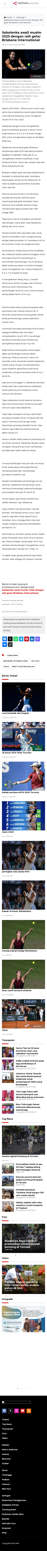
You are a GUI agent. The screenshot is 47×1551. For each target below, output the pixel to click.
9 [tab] (37, 1296)
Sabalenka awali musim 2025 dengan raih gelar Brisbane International (23, 21)
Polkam (5, 1479)
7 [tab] (29, 1296)
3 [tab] (23, 1255)
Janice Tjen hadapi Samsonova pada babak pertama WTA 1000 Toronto (21, 791)
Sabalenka (12, 655)
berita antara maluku (23, 667)
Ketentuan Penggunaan (14, 1500)
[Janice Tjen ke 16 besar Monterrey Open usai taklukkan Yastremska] (8, 1052)
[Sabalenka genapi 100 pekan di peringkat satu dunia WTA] (23, 855)
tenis (6, 667)
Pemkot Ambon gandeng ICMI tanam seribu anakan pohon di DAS (22, 1285)
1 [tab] (15, 1255)
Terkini (5, 1419)
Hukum (5, 1454)
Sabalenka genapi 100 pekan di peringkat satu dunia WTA (18, 870)
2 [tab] (19, 1255)
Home (9, 17)
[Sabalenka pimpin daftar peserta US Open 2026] (23, 815)
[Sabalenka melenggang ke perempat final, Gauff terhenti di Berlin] (23, 974)
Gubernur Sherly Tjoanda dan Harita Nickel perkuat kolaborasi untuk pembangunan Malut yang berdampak (29, 1079)
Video (5, 1258)
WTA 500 (35, 661)
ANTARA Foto (9, 1523)
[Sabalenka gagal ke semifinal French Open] (23, 1013)
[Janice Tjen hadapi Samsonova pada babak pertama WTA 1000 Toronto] (23, 776)
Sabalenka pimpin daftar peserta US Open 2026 (21, 830)
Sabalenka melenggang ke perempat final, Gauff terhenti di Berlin (21, 989)
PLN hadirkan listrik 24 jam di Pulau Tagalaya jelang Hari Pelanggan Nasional (29, 1167)
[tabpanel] (23, 1238)
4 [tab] (27, 1255)
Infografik (7, 1299)
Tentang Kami (9, 1509)
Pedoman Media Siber (13, 1514)
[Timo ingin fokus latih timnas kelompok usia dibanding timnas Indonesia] (8, 1095)
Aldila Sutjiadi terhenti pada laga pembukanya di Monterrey (30, 1064)
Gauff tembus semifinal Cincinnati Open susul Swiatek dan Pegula (23, 711)
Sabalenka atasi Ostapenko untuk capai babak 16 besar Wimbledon (23, 909)
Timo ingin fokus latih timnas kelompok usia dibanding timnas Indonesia (30, 1094)
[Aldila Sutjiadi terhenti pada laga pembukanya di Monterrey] (8, 1064)
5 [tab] (31, 1255)
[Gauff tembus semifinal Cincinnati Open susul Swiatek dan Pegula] (23, 697)
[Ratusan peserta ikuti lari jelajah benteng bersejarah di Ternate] (8, 1181)
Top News (7, 1119)
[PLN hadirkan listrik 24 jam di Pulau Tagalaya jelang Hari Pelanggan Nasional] (8, 1168)
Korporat (6, 1528)
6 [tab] (25, 1296)
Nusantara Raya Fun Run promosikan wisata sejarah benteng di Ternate (21, 1155)
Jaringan (6, 1495)
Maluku (5, 1445)
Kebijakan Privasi (10, 1505)
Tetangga (7, 1475)
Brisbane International (15, 661)
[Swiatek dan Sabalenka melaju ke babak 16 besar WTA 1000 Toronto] (23, 736)
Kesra (4, 1470)
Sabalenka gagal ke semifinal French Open (21, 1028)
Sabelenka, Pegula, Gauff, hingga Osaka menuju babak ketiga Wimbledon (23, 949)
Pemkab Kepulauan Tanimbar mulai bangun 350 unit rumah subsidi (30, 1193)
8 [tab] (33, 1296)
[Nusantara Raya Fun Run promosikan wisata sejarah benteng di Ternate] (23, 1140)
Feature (6, 1484)
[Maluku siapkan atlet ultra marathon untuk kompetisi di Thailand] (8, 1206)
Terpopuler (8, 1040)
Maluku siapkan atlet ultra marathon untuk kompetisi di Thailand (29, 1205)
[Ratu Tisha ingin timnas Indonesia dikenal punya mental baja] (8, 1108)
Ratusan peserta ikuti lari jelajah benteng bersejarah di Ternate (29, 1180)
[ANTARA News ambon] (26, 3)
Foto (4, 1217)
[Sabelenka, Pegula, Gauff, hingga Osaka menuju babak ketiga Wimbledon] (23, 934)
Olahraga (20, 17)
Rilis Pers (6, 1489)
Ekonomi (6, 1459)
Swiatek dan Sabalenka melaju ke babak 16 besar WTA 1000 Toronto (23, 751)
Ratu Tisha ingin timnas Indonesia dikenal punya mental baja (28, 1107)
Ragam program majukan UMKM (21, 1379)
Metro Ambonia (9, 1449)
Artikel (5, 1463)
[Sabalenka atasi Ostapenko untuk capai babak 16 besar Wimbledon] (23, 895)
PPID (4, 1533)
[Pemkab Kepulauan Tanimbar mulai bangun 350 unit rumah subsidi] (8, 1193)
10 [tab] (41, 1296)
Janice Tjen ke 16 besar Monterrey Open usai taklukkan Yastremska (27, 1051)
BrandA (5, 1519)
